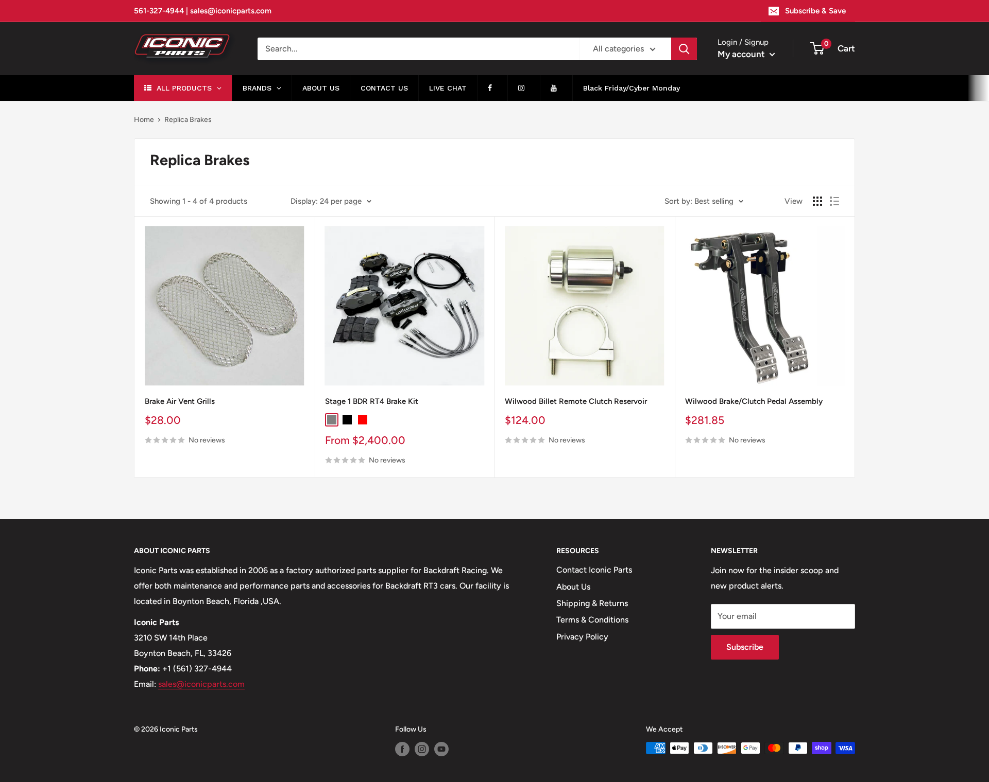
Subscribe (744, 647)
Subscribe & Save (815, 10)
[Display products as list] (834, 201)
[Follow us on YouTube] (441, 749)
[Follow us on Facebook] (402, 749)
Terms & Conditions (592, 620)
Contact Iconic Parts (594, 570)
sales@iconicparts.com (201, 684)
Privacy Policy (582, 637)
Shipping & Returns (592, 603)
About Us (573, 587)
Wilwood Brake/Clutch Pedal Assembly (754, 401)
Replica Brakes (188, 119)
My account (742, 54)
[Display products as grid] (817, 201)
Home (144, 119)
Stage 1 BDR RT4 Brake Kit (371, 401)
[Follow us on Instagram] (422, 749)
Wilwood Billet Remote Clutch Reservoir (576, 401)
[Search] (684, 49)
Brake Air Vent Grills (180, 401)
